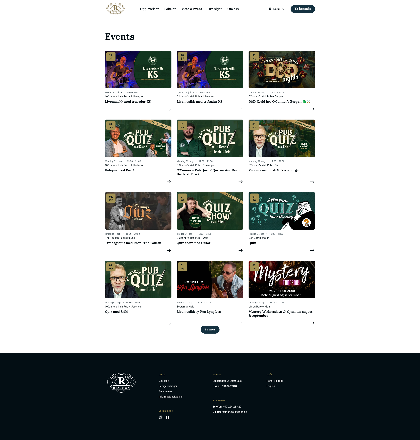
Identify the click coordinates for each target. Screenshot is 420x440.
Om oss (233, 9)
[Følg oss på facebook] (167, 418)
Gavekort (164, 380)
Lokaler (170, 9)
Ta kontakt (302, 9)
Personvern (165, 391)
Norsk (276, 8)
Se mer (210, 329)
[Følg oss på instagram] (161, 418)
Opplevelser (149, 9)
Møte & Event (191, 9)
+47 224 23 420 (232, 406)
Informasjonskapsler (171, 396)
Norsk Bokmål (274, 380)
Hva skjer (214, 9)
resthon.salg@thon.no (234, 411)
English (270, 386)
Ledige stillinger (168, 386)
